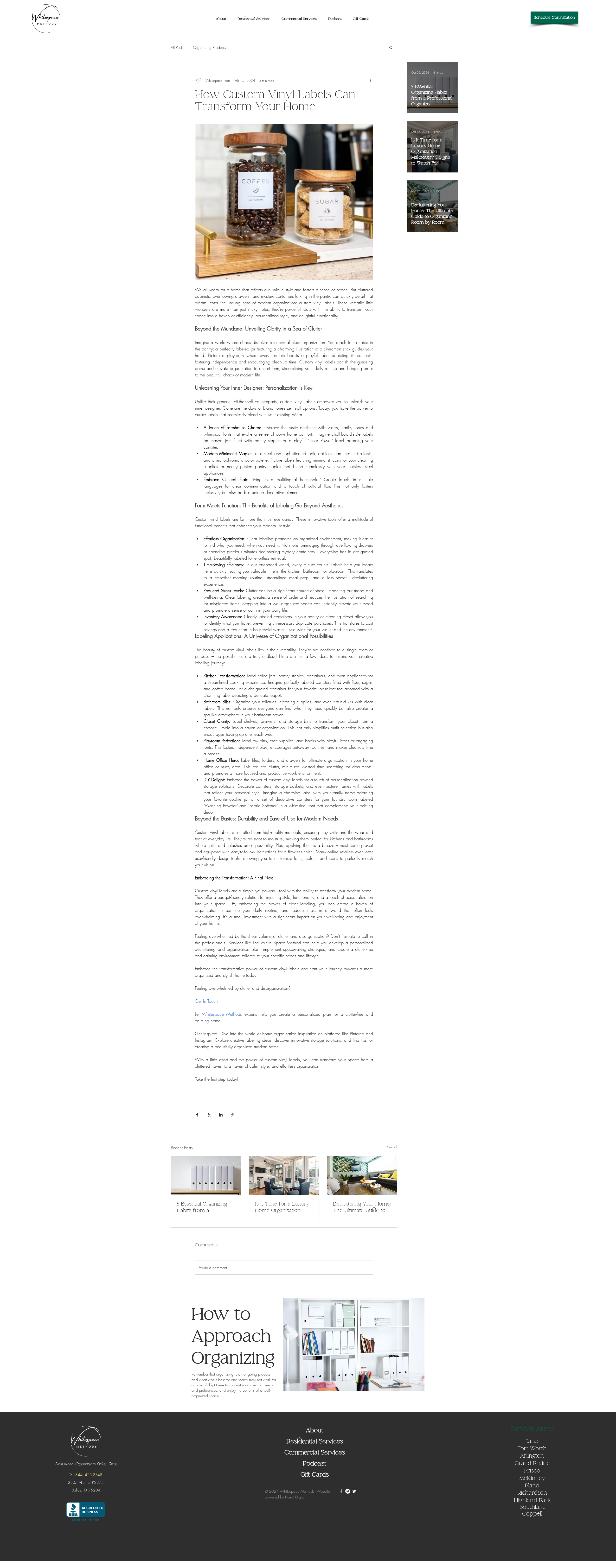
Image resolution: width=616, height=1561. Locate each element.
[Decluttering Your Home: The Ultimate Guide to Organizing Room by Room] (362, 1175)
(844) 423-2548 (88, 1474)
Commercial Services (314, 1452)
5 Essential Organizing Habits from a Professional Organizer (203, 1207)
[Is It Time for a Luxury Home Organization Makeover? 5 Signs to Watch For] (284, 1175)
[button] (391, 47)
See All (392, 1147)
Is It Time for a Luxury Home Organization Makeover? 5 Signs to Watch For (282, 1207)
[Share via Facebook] (197, 1114)
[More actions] (370, 80)
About (314, 1430)
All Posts (177, 47)
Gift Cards (315, 1475)
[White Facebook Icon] (341, 1491)
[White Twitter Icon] (354, 1491)
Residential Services (314, 1441)
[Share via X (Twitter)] (209, 1114)
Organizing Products (209, 47)
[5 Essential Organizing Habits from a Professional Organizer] (206, 1175)
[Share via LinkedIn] (220, 1114)
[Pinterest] (347, 1491)
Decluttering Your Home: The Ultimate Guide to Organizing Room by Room (362, 1207)
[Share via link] (232, 1114)
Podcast (315, 1463)
